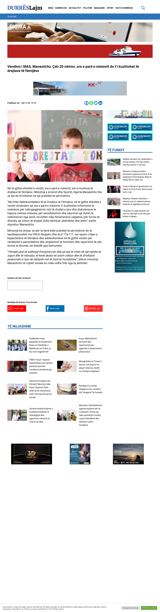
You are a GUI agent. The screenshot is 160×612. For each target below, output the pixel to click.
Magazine (99, 8)
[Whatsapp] (91, 103)
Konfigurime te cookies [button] (130, 608)
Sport (110, 8)
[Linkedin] (100, 103)
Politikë (87, 8)
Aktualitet (75, 8)
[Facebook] (87, 103)
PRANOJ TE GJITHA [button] (149, 608)
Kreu (50, 8)
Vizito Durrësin (124, 8)
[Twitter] (96, 103)
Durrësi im (61, 8)
